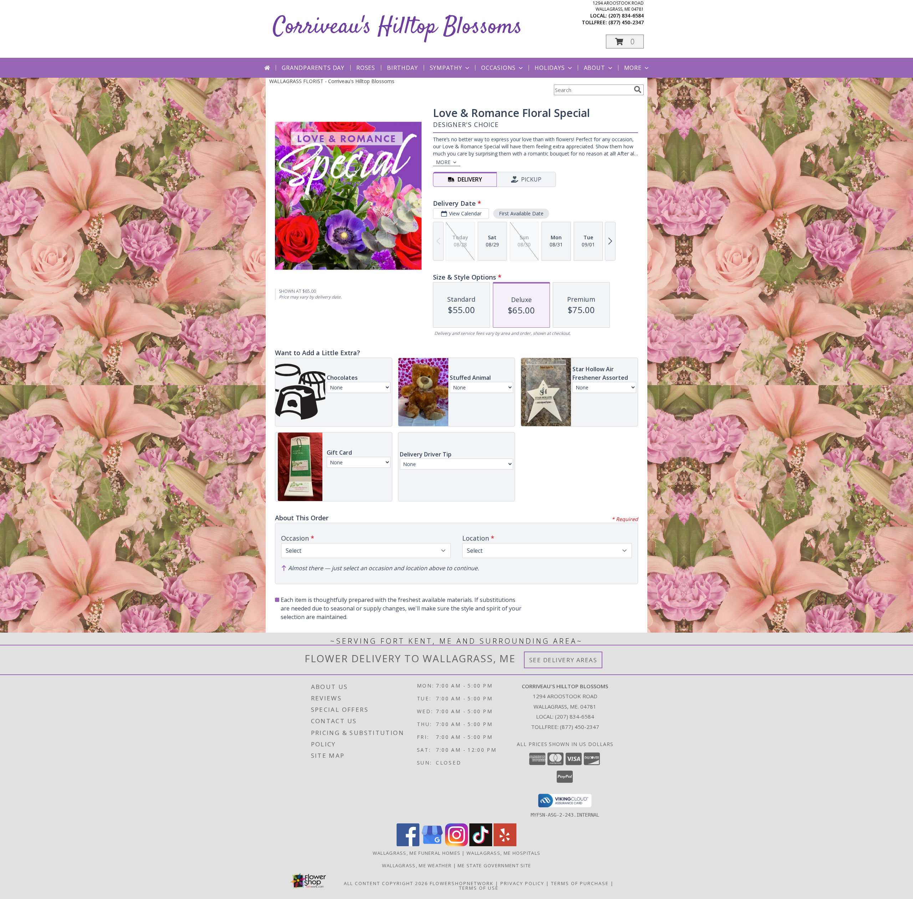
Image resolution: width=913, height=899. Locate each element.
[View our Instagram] (456, 844)
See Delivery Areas (563, 660)
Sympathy (446, 68)
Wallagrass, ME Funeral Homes (416, 853)
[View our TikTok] (480, 844)
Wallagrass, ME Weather (417, 865)
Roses (365, 68)
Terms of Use (479, 888)
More (633, 68)
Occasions (498, 68)
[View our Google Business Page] (432, 844)
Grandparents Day (313, 68)
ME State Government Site (494, 865)
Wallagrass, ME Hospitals (503, 853)
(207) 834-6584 (626, 15)
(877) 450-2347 (626, 22)
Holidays (550, 68)
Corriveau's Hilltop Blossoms (397, 27)
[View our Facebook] (408, 844)
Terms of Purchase (580, 883)
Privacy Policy (522, 883)
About (594, 68)
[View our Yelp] (505, 844)
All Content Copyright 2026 (386, 883)
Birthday (402, 68)
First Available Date (521, 213)
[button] (625, 41)
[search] (637, 89)
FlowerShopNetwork (462, 883)
